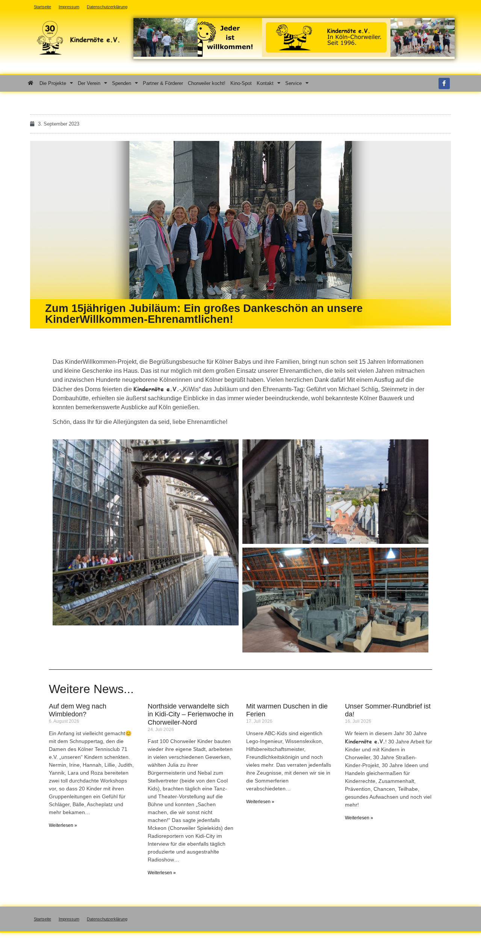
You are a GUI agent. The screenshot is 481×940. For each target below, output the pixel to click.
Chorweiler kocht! (206, 83)
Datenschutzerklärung (107, 919)
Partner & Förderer (163, 83)
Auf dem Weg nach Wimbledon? (77, 710)
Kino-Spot (241, 83)
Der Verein (89, 83)
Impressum (69, 919)
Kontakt (265, 83)
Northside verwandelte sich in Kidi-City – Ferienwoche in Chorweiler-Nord (190, 714)
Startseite (42, 919)
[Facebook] (444, 83)
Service (293, 83)
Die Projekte (52, 83)
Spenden (121, 83)
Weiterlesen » (63, 825)
